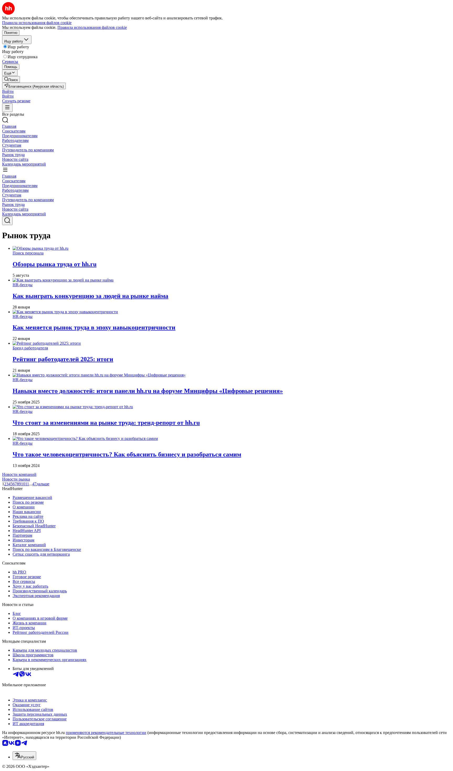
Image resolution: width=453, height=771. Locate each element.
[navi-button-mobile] (7, 107)
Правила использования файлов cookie (92, 27)
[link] (11, 79)
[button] (8, 91)
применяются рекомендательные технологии (106, 732)
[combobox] (24, 755)
